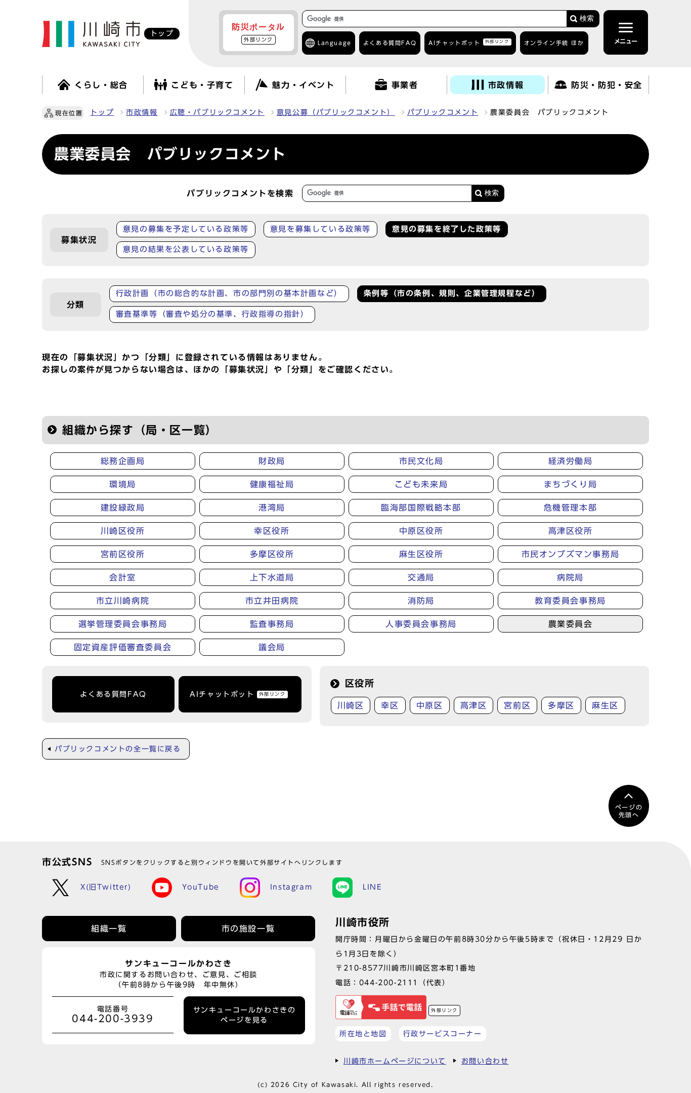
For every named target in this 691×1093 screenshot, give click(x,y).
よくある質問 (389, 43)
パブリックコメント (442, 112)
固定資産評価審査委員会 (123, 647)
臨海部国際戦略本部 (421, 507)
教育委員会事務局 (570, 601)
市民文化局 (421, 461)
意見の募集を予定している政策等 (186, 229)
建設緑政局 (123, 507)
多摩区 (561, 705)
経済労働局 (570, 461)
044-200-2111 (388, 982)
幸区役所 (271, 531)
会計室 (122, 577)
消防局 (421, 601)
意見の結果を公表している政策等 (186, 249)
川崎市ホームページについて (394, 1061)
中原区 (429, 705)
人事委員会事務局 (421, 624)
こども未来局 (421, 484)
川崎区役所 (123, 531)
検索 (587, 18)
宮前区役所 (123, 554)
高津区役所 (570, 531)
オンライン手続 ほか (554, 43)
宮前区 (517, 705)
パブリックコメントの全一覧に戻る (118, 748)
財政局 (271, 461)
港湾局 (271, 507)
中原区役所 (421, 531)
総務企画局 (123, 461)
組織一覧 (108, 928)
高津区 (473, 705)
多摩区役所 (272, 554)
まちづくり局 (570, 484)
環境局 (122, 484)
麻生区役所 (421, 554)
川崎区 (350, 705)
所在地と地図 (363, 1033)
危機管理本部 (570, 507)
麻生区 (605, 705)
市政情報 (141, 112)
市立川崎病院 (123, 601)
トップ (102, 112)
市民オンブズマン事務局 (571, 554)
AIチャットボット (468, 42)
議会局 (271, 647)
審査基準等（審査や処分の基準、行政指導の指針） (212, 314)
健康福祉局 (272, 484)
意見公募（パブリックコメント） (336, 112)
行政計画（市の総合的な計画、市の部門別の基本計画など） (229, 293)
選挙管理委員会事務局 (122, 624)
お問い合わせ (485, 1061)
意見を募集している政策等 (320, 229)
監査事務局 (272, 624)
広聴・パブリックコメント (217, 112)
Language (335, 43)
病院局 (570, 577)
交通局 (421, 577)
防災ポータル (258, 32)
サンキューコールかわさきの (244, 1015)
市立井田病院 (272, 601)
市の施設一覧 (248, 928)
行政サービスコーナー (442, 1033)
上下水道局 (272, 577)
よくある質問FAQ (113, 694)
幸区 (390, 705)
